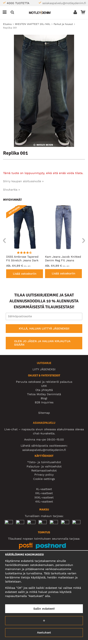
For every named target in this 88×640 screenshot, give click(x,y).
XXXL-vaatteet (44, 497)
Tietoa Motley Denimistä (44, 394)
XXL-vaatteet (44, 493)
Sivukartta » (11, 189)
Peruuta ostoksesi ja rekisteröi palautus (44, 381)
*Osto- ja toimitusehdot (44, 462)
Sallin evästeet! (44, 608)
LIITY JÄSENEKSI (44, 369)
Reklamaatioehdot (44, 470)
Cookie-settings (44, 478)
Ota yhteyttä (44, 390)
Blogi (44, 398)
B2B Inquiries (44, 402)
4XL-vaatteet (44, 501)
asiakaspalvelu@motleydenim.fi (64, 3)
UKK (44, 385)
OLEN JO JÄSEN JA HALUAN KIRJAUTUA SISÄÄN (42, 342)
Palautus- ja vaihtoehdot (44, 466)
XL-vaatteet (44, 489)
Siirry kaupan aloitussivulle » (23, 181)
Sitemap (44, 412)
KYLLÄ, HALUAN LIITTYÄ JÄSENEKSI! (44, 328)
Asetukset (44, 632)
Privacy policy (44, 474)
